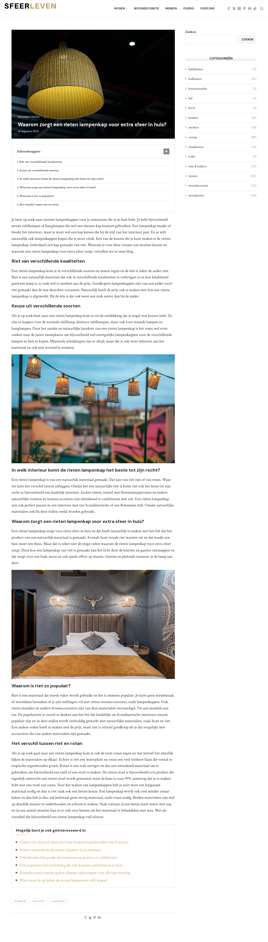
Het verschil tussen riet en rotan (39, 204)
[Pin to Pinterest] (94, 918)
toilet (222, 156)
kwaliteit (39, 901)
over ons (207, 8)
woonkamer (222, 195)
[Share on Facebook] (85, 918)
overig (188, 8)
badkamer (222, 79)
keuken (222, 118)
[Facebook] (228, 8)
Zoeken (190, 32)
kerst (222, 108)
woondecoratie (146, 8)
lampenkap (58, 901)
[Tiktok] (254, 8)
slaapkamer (222, 147)
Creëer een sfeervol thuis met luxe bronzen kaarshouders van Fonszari (74, 842)
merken (171, 8)
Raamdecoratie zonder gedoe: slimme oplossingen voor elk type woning (75, 872)
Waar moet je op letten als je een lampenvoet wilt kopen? (64, 880)
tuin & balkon (222, 166)
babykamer (222, 69)
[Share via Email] (99, 918)
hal (222, 98)
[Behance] (249, 8)
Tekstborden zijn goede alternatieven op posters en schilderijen (68, 857)
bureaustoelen (222, 88)
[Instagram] (239, 8)
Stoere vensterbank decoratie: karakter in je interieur (60, 850)
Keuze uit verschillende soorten (39, 170)
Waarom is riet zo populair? (36, 196)
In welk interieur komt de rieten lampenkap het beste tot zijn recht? (61, 179)
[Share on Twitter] (90, 918)
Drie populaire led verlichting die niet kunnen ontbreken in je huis (71, 865)
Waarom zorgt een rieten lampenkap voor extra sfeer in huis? (58, 187)
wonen (119, 8)
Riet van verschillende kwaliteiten (40, 162)
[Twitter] (234, 8)
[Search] (262, 8)
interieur (20, 901)
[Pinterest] (244, 8)
